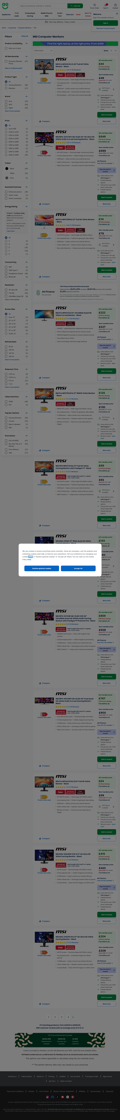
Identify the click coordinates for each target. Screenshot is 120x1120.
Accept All (78, 568)
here (30, 557)
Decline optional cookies (41, 568)
